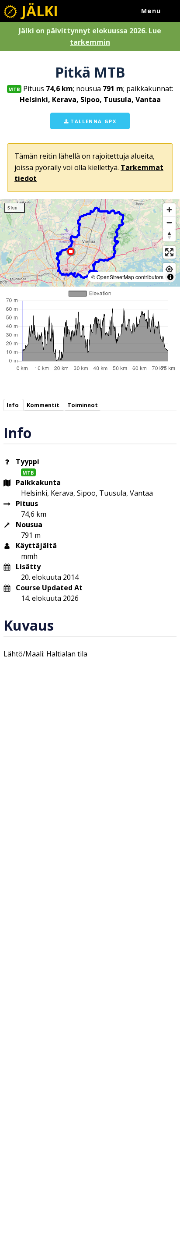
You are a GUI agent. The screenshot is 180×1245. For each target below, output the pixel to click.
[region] (90, 243)
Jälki (38, 10)
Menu (151, 11)
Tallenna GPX (93, 121)
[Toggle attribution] (170, 277)
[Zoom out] (169, 222)
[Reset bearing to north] (169, 235)
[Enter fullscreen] (169, 252)
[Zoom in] (169, 209)
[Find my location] (169, 269)
